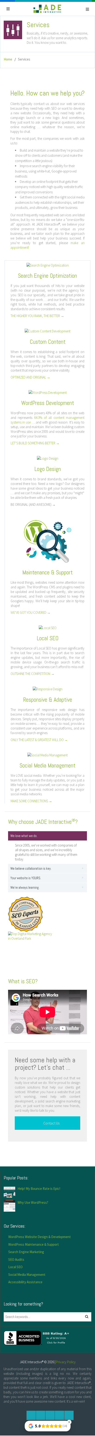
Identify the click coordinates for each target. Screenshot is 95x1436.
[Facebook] (31, 1415)
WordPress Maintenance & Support (33, 1244)
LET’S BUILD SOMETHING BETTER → (35, 443)
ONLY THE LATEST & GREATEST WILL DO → (39, 740)
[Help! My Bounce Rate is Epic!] (9, 1191)
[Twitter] (40, 1415)
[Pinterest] (69, 1415)
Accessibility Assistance (25, 1282)
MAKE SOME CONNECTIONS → (31, 801)
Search (88, 1317)
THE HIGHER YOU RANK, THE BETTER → (37, 316)
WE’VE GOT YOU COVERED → (30, 612)
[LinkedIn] (59, 1415)
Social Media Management (26, 1274)
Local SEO (15, 1267)
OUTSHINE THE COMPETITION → (32, 674)
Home (8, 59)
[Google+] (50, 1415)
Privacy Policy (66, 1362)
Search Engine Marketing (26, 1252)
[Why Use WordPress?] (9, 1205)
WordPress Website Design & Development (39, 1237)
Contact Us (51, 1123)
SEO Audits (16, 1259)
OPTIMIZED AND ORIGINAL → (30, 377)
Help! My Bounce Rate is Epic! (39, 1188)
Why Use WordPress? (33, 1202)
